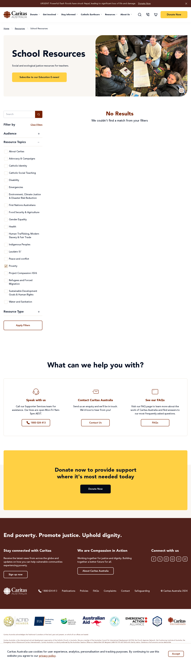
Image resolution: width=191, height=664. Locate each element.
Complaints (110, 591)
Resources (20, 29)
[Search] (139, 14)
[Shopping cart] (155, 14)
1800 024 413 (50, 591)
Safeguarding (142, 591)
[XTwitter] (160, 559)
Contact (125, 591)
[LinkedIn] (172, 559)
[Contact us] (147, 14)
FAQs (96, 591)
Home (6, 29)
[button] (35, 14)
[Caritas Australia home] (15, 14)
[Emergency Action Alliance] (136, 621)
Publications (68, 591)
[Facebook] (153, 559)
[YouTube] (178, 559)
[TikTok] (185, 559)
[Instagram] (166, 559)
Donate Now (144, 4)
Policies (84, 591)
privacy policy (47, 656)
